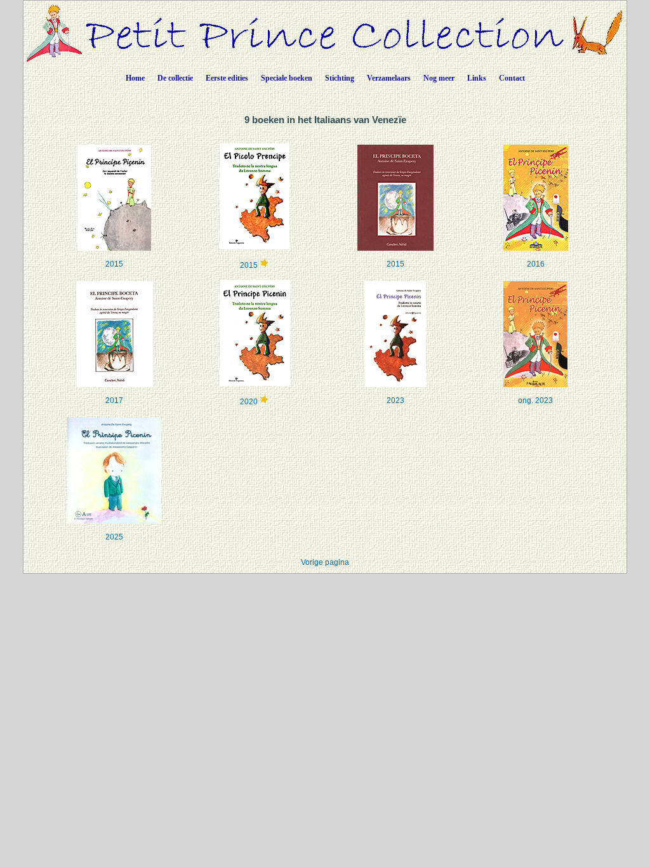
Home (135, 78)
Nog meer (438, 78)
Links (476, 78)
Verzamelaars (389, 78)
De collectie (175, 78)
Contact (512, 78)
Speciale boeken (286, 78)
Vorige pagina (325, 562)
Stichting (339, 78)
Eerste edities (227, 78)
